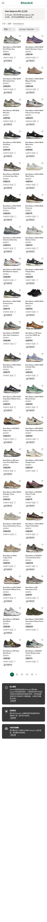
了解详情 (26, 701)
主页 (4, 23)
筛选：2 (8, 29)
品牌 (9, 23)
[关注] (19, 36)
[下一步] (36, 674)
